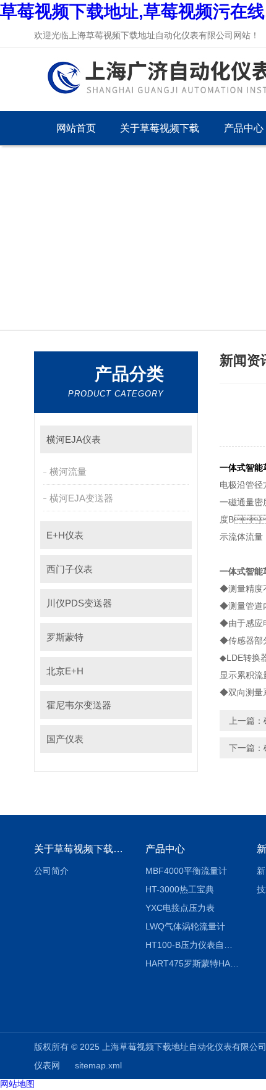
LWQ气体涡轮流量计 (185, 926)
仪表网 (47, 1065)
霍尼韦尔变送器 (78, 705)
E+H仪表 (65, 535)
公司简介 (51, 871)
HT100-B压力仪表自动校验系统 (192, 945)
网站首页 (76, 128)
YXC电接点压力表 (180, 908)
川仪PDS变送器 (79, 603)
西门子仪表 (69, 569)
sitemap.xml (98, 1065)
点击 (176, 439)
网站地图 (17, 1084)
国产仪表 (65, 739)
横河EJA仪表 (73, 439)
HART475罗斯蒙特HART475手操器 (192, 963)
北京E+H (65, 671)
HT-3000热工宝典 (179, 889)
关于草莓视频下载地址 (159, 134)
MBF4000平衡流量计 (186, 871)
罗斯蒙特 (65, 637)
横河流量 (68, 471)
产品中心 (165, 849)
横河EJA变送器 (81, 498)
